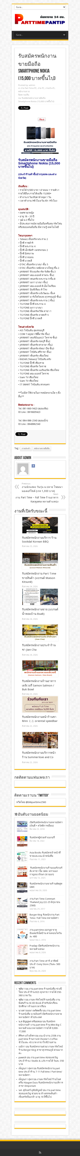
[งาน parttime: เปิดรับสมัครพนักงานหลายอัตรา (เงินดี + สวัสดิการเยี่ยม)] (22, 826)
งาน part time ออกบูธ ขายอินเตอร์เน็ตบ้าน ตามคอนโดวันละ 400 (46, 933)
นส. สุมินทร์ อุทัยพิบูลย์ (30, 1090)
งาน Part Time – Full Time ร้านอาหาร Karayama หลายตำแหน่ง (36, 498)
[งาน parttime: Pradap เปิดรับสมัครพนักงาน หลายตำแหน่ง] (22, 949)
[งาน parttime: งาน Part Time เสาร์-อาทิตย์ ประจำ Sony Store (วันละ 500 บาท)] (22, 965)
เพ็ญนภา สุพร (26, 1068)
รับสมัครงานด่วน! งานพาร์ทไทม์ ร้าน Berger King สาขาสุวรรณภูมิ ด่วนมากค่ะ (41, 1050)
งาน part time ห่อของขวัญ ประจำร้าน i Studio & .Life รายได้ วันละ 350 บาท (41, 1060)
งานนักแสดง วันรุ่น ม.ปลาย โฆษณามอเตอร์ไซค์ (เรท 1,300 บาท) (42, 487)
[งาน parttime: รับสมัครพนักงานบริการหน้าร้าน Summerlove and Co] (40, 740)
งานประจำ (26, 448)
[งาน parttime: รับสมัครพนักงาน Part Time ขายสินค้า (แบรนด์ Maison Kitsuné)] (40, 561)
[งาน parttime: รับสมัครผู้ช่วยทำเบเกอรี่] (22, 841)
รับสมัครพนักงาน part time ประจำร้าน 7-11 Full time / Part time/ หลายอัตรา (40, 1071)
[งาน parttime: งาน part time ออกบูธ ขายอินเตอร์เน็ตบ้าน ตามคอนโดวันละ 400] (22, 934)
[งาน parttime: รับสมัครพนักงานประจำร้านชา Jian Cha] (40, 633)
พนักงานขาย (24, 91)
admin (32, 85)
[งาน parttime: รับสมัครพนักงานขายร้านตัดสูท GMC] (22, 887)
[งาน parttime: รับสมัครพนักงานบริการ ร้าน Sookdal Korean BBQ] (40, 525)
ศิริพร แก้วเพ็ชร (27, 1035)
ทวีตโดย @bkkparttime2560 (31, 802)
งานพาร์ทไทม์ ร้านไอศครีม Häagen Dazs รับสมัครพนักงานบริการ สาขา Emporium (41, 1082)
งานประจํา (50, 88)
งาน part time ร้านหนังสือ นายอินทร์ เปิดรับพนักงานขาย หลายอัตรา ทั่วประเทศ (40, 1014)
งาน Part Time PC (29, 88)
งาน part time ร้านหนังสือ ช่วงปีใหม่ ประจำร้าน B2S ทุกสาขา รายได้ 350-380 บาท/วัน (40, 992)
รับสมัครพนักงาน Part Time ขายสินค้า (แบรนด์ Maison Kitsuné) (39, 578)
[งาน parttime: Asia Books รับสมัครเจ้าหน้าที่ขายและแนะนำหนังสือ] (22, 856)
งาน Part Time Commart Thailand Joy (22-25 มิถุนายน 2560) (45, 902)
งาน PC (41, 88)
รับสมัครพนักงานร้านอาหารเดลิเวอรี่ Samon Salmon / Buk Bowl (39, 685)
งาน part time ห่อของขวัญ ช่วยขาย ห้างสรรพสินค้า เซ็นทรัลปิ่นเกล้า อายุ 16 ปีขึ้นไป (40, 1093)
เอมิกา (22, 1046)
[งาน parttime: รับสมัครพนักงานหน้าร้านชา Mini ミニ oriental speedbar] (40, 704)
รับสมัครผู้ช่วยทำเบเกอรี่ (42, 837)
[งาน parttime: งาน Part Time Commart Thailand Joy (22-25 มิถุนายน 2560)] (22, 903)
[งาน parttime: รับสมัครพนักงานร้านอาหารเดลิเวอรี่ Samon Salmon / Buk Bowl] (40, 668)
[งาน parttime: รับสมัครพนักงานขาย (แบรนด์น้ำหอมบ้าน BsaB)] (40, 597)
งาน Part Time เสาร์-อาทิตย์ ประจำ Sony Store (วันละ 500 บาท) (45, 964)
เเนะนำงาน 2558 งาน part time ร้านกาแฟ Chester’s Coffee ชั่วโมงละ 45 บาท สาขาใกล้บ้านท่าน (40, 1039)
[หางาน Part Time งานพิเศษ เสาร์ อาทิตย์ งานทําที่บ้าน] (40, 21)
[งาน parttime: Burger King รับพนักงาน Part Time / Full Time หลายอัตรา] (22, 918)
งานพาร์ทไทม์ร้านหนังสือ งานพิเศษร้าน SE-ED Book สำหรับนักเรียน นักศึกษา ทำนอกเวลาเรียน (39, 1003)
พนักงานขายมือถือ (41, 448)
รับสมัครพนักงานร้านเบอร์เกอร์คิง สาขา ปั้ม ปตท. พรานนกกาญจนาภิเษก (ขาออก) (46, 871)
